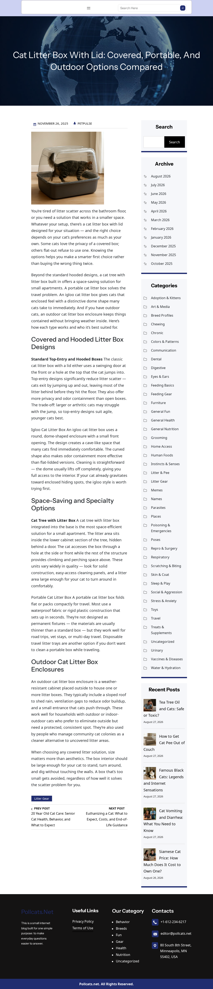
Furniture (158, 402)
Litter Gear (41, 799)
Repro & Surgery (164, 548)
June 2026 (158, 193)
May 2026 (158, 202)
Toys (154, 609)
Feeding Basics (162, 385)
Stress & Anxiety (163, 601)
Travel (155, 618)
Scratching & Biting (166, 566)
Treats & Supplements (161, 630)
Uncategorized (162, 641)
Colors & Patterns (165, 341)
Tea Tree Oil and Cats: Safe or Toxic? (164, 709)
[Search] (182, 8)
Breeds (121, 928)
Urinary (157, 650)
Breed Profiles (162, 315)
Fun (119, 935)
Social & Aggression (166, 592)
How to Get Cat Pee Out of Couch (164, 743)
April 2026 (159, 211)
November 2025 (163, 255)
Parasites (158, 507)
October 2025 (161, 263)
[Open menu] (88, 8)
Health (121, 948)
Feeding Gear (161, 394)
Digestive (158, 368)
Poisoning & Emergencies (161, 528)
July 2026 (158, 185)
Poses (155, 539)
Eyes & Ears (160, 376)
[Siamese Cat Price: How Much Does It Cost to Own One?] (150, 854)
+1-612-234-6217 (173, 922)
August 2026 (161, 176)
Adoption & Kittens (166, 298)
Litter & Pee (160, 472)
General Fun (160, 411)
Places (156, 516)
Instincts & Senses (165, 464)
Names (156, 499)
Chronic (157, 333)
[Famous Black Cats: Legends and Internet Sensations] (150, 773)
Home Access (161, 446)
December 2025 (163, 246)
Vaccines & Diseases (167, 659)
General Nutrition (165, 429)
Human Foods (162, 455)
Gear (120, 941)
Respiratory (160, 557)
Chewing (158, 324)
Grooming (159, 437)
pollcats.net (37, 911)
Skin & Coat (160, 574)
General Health (163, 420)
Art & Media (160, 306)
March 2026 (160, 220)
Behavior (123, 922)
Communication (163, 350)
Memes (157, 490)
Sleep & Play (160, 583)
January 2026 (161, 237)
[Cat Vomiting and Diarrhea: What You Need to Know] (150, 814)
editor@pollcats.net (176, 933)
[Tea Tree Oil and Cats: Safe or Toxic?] (150, 705)
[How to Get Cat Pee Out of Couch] (150, 739)
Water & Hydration (166, 668)
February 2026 (162, 228)
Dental (156, 359)
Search (174, 142)
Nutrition (123, 954)
